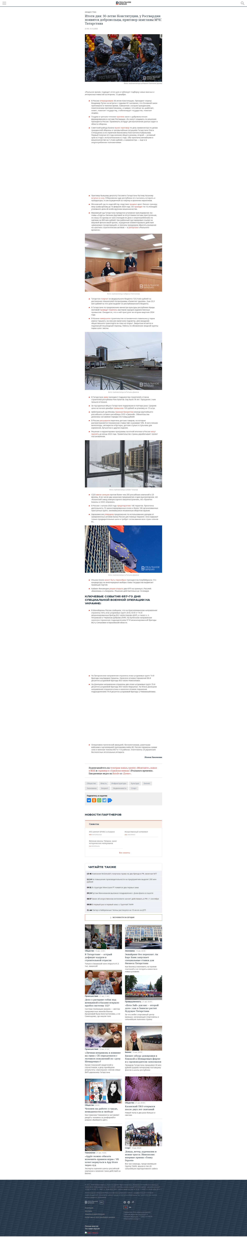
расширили (105, 420)
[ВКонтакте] (89, 800)
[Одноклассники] (94, 800)
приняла (121, 116)
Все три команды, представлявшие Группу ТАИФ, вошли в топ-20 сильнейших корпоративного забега (141, 1160)
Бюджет (104, 788)
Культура (135, 783)
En (130, 1207)
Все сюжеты (124, 852)
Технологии (90, 1153)
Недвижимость (119, 788)
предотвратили (124, 505)
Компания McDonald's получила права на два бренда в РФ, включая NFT (122, 873)
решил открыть (116, 588)
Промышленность (133, 1002)
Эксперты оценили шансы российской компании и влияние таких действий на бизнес (103, 1165)
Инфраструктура (118, 783)
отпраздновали (106, 100)
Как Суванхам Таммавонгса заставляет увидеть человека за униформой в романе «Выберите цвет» (102, 1114)
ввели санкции (102, 494)
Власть (104, 783)
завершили (105, 318)
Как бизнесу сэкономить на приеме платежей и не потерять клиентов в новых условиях (141, 963)
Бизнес (147, 783)
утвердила (109, 514)
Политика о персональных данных (100, 1217)
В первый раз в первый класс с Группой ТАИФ (110, 904)
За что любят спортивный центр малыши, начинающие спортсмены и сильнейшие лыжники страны (142, 1012)
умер (106, 397)
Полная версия (91, 1226)
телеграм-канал (118, 767)
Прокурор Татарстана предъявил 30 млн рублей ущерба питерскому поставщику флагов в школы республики (143, 1062)
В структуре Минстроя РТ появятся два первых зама (113, 887)
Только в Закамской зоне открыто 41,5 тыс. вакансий (102, 960)
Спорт (133, 788)
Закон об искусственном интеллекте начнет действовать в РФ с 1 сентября (123, 899)
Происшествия (91, 996)
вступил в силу (97, 198)
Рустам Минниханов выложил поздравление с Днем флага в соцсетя (120, 893)
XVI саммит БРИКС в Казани (102, 833)
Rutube (116, 773)
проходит (138, 206)
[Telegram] (104, 800)
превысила (118, 408)
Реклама (88, 1211)
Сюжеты (94, 824)
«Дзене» (126, 773)
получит (104, 299)
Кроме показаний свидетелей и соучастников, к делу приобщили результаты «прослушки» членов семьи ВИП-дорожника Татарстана (103, 1062)
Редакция (89, 1208)
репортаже (134, 227)
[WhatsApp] (99, 800)
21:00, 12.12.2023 (91, 29)
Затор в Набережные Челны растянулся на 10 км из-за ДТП (116, 910)
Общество (90, 12)
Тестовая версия (92, 1228)
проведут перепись (108, 310)
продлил (133, 204)
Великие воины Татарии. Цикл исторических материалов (103, 843)
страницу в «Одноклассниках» (114, 770)
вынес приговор (122, 127)
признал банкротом (124, 412)
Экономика (91, 788)
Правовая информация (94, 1214)
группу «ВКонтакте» (138, 767)
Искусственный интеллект (136, 833)
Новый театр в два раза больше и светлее (140, 1110)
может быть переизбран (115, 580)
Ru (126, 1207)
